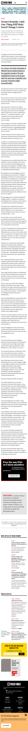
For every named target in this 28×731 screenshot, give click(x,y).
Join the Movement (6, 725)
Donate (20, 699)
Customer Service (7, 712)
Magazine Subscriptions (8, 709)
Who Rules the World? (10, 509)
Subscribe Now (14, 673)
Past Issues (7, 701)
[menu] (15, 3)
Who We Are (7, 699)
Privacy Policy (7, 702)
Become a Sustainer (20, 701)
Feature (3, 18)
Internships (20, 711)
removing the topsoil (19, 127)
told (4, 177)
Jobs (20, 710)
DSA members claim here (14, 476)
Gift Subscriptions (7, 711)
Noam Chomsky (5, 39)
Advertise (20, 703)
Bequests (20, 702)
